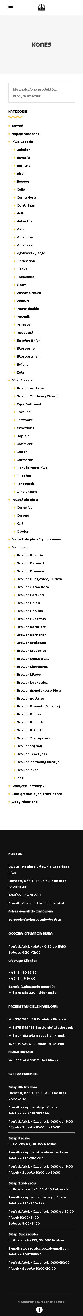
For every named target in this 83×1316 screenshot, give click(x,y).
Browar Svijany (29, 746)
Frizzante (25, 420)
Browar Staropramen (35, 738)
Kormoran (25, 460)
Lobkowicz (25, 277)
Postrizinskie (28, 309)
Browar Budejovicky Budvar (39, 579)
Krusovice (25, 245)
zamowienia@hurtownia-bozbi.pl (35, 919)
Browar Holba (28, 603)
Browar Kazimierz (31, 627)
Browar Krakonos (31, 643)
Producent (20, 547)
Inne (20, 778)
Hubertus (25, 221)
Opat (21, 285)
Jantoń (17, 126)
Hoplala (23, 436)
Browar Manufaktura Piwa (39, 690)
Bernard (24, 165)
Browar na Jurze (30, 388)
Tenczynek (25, 484)
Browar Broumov (31, 571)
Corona (23, 515)
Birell (21, 173)
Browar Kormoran (31, 635)
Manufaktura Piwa (32, 468)
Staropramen (28, 356)
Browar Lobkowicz (32, 682)
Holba (22, 213)
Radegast (25, 332)
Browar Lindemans (32, 666)
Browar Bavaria (30, 555)
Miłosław (24, 476)
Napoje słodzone (25, 134)
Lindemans (26, 261)
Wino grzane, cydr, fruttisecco (37, 794)
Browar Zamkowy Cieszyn (38, 396)
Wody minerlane (25, 802)
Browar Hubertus (31, 619)
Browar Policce (29, 714)
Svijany (23, 364)
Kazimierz (25, 444)
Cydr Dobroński (29, 404)
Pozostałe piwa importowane (36, 539)
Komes (22, 452)
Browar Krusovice (31, 651)
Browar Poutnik (30, 722)
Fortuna (24, 412)
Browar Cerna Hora (33, 587)
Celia (21, 189)
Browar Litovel (29, 674)
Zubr (21, 372)
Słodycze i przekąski (28, 786)
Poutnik (23, 317)
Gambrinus (26, 205)
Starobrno (26, 348)
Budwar (23, 181)
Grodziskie (26, 428)
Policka (23, 301)
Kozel (21, 229)
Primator (24, 324)
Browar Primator (31, 730)
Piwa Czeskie (22, 142)
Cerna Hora (26, 197)
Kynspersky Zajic (31, 253)
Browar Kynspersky (33, 658)
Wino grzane (27, 491)
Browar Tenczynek (32, 754)
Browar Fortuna (30, 595)
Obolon (23, 531)
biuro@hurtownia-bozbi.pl (42, 903)
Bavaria (23, 157)
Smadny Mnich (28, 340)
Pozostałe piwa (25, 499)
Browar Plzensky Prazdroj (38, 706)
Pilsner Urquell (29, 293)
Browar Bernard (30, 563)
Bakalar (23, 150)
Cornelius (25, 507)
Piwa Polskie (22, 380)
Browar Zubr (27, 770)
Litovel (22, 269)
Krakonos (25, 237)
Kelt (20, 523)
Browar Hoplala (30, 611)
